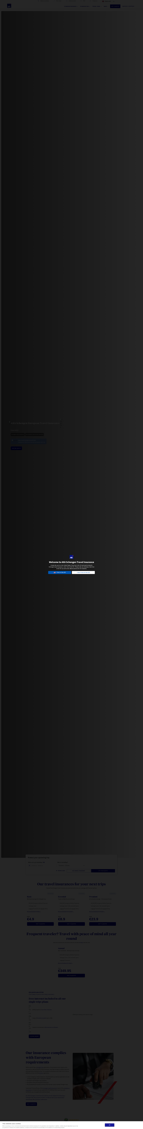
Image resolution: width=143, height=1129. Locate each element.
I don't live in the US (83, 572)
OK (109, 1125)
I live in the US (61, 572)
